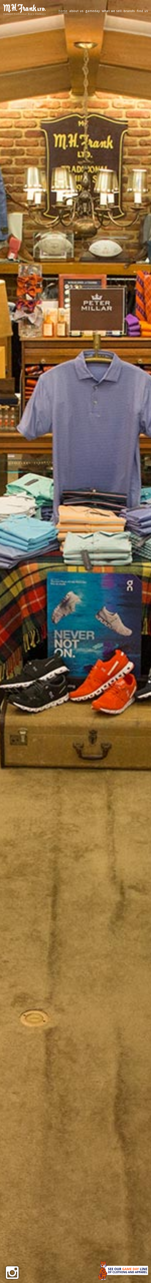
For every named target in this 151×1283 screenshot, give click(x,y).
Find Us (142, 11)
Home (63, 11)
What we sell (112, 11)
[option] (75, 641)
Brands (129, 11)
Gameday (92, 11)
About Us (76, 11)
